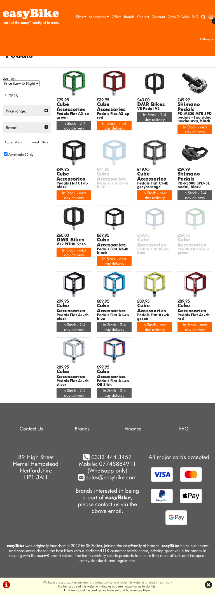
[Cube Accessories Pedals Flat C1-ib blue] (114, 164)
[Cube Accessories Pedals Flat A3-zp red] (114, 95)
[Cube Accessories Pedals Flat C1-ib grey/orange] (154, 164)
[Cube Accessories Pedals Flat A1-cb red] (194, 296)
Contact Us (31, 429)
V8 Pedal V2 (148, 109)
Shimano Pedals (188, 107)
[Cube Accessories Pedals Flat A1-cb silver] (74, 362)
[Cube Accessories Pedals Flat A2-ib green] (194, 230)
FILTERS (11, 95)
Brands (129, 17)
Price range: (16, 111)
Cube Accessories (71, 107)
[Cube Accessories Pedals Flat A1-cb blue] (114, 296)
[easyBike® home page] (31, 17)
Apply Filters (13, 142)
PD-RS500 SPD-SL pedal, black (193, 185)
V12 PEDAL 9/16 (71, 244)
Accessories (98, 17)
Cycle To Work (178, 17)
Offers (116, 17)
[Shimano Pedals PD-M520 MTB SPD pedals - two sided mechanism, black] (194, 95)
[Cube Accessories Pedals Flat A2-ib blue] (154, 230)
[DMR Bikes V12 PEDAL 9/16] (74, 230)
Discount (158, 17)
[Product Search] (203, 17)
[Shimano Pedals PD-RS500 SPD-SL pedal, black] (194, 164)
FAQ (195, 17)
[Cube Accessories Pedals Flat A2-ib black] (114, 230)
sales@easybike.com (111, 477)
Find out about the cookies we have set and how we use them (107, 590)
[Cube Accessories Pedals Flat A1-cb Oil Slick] (114, 362)
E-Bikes (206, 39)
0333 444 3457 (111, 457)
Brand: (12, 127)
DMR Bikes (151, 104)
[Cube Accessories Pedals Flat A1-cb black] (74, 296)
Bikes (79, 17)
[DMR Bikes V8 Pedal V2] (154, 95)
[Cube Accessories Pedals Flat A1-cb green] (154, 296)
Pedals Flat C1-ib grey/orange (153, 185)
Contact (143, 17)
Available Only (20, 154)
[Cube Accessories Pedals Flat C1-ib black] (74, 164)
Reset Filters (40, 142)
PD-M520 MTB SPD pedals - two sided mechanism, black (194, 117)
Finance (133, 429)
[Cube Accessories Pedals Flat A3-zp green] (74, 95)
